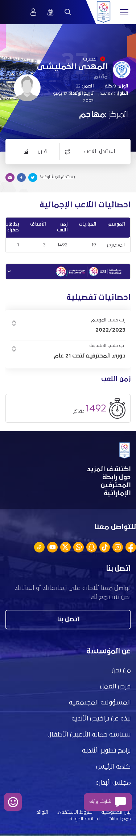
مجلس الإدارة (113, 783)
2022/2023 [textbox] (110, 329)
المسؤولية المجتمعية (100, 703)
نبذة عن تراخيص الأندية (101, 719)
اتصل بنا (68, 619)
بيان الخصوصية (116, 812)
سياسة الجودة (84, 819)
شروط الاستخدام (74, 812)
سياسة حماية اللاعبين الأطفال (89, 735)
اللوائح (42, 812)
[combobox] (68, 330)
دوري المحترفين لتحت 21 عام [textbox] (89, 355)
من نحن (121, 670)
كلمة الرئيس (113, 767)
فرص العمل (115, 686)
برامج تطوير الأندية (106, 751)
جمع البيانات (119, 819)
